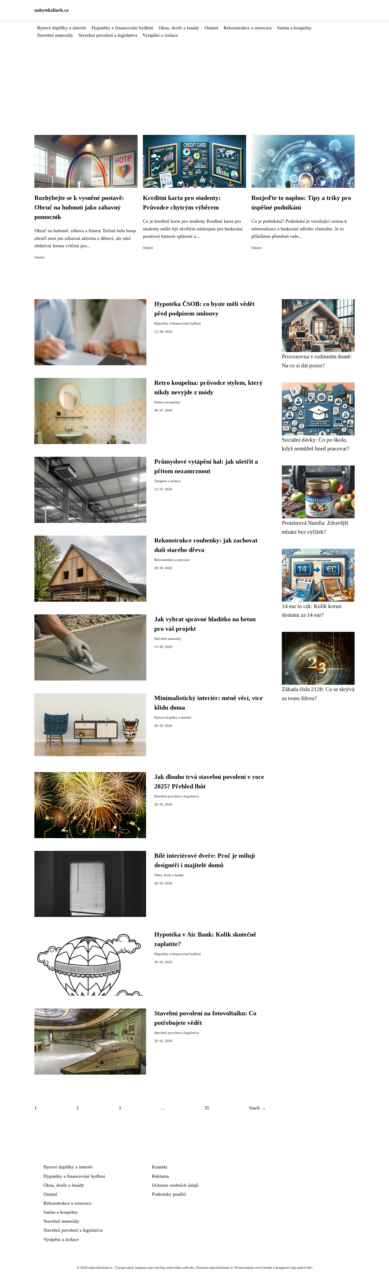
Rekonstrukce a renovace (248, 27)
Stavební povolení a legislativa (107, 35)
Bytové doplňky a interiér (61, 27)
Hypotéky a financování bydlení (122, 27)
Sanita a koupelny (294, 27)
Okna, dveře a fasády (179, 27)
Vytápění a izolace (160, 35)
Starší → (257, 1108)
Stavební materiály (55, 35)
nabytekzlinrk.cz (51, 10)
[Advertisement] (194, 79)
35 (207, 1108)
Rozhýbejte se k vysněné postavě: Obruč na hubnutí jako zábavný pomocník (79, 207)
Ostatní (211, 27)
